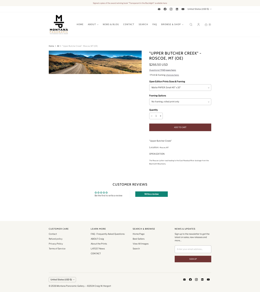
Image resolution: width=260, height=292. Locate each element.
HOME (80, 24)
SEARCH (143, 24)
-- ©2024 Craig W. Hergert (98, 286)
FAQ (154, 24)
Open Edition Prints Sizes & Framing (167, 81)
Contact (128, 24)
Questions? (162, 70)
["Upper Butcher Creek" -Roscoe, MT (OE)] (95, 62)
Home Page (138, 234)
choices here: (172, 75)
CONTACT (96, 253)
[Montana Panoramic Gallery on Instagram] (171, 9)
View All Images (141, 243)
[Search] (191, 24)
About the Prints (99, 243)
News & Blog (111, 24)
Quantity (153, 110)
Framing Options (157, 95)
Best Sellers (138, 239)
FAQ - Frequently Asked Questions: (108, 234)
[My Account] (198, 24)
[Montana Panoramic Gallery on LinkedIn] (177, 9)
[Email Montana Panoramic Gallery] (159, 9)
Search (136, 248)
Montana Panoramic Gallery (70, 286)
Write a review (151, 194)
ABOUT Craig (97, 239)
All (58, 46)
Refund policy (55, 239)
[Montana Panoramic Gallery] (59, 24)
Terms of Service (57, 248)
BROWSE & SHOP (171, 24)
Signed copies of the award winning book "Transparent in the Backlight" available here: (130, 3)
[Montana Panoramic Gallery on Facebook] (165, 9)
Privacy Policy (56, 243)
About (92, 24)
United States (198, 9)
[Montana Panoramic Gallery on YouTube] (183, 9)
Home (51, 46)
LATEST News (98, 248)
